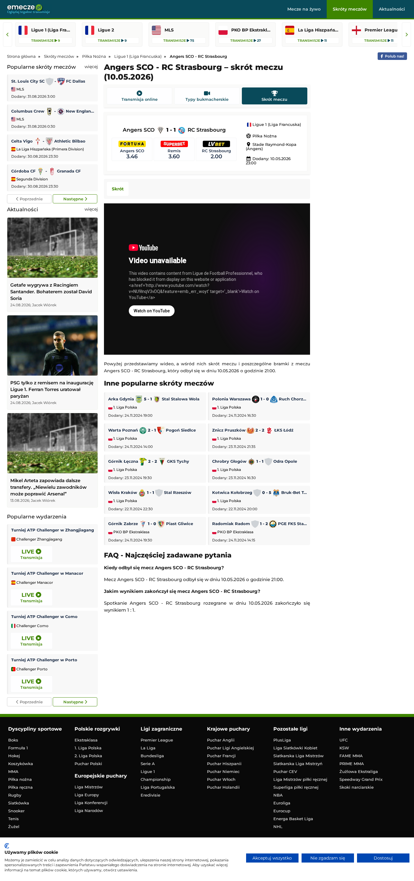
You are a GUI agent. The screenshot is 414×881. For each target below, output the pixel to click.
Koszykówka (20, 763)
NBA (278, 795)
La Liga (148, 747)
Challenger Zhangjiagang (38, 539)
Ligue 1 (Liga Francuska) (276, 125)
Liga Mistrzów (89, 786)
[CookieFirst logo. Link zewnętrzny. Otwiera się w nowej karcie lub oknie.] (7, 846)
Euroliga (281, 802)
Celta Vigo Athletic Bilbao (48, 141)
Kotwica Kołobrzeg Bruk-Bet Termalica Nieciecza (259, 492)
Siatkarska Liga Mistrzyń (297, 763)
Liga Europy (87, 794)
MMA (13, 771)
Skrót (118, 189)
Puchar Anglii (221, 740)
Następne (74, 198)
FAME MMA (351, 755)
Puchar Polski (88, 763)
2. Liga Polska (88, 755)
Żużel (13, 826)
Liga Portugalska (158, 787)
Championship (156, 779)
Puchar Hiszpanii (224, 763)
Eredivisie (150, 795)
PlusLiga (282, 740)
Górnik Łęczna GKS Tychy (148, 461)
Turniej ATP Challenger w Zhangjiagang (52, 530)
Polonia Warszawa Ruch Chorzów (259, 398)
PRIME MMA (351, 763)
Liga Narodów (89, 810)
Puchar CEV (285, 771)
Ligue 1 (148, 771)
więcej (91, 66)
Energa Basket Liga (293, 818)
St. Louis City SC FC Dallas (48, 81)
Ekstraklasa (86, 740)
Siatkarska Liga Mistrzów (298, 755)
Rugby (14, 795)
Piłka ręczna (20, 787)
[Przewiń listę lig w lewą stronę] (7, 34)
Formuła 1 (18, 747)
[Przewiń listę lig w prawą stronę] (406, 34)
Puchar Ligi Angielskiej (230, 747)
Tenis (13, 818)
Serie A (148, 763)
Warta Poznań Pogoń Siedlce (152, 430)
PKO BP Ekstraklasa (130, 532)
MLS (19, 89)
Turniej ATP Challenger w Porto (44, 659)
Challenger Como (31, 626)
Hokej (14, 755)
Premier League (157, 740)
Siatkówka (18, 802)
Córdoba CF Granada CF (46, 171)
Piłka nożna (20, 779)
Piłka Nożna (261, 136)
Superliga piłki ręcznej (296, 787)
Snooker (16, 810)
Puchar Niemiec (223, 771)
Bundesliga (152, 755)
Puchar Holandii (223, 787)
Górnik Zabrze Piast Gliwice (150, 523)
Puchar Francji (221, 755)
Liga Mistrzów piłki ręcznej (300, 779)
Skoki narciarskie (356, 787)
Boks (13, 740)
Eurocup (281, 810)
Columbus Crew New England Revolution (53, 111)
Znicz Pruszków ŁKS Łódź (252, 430)
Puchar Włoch (221, 779)
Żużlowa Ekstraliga (358, 771)
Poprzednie (30, 198)
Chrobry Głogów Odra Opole (254, 461)
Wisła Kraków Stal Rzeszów (149, 492)
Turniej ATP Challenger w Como (44, 616)
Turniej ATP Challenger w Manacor (47, 573)
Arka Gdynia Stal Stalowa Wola (153, 398)
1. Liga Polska (124, 407)
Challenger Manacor (34, 582)
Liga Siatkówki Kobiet (295, 747)
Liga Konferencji (91, 802)
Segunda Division (31, 179)
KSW (344, 747)
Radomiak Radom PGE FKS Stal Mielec (259, 523)
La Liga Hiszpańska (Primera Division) (49, 149)
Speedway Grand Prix (360, 779)
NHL (277, 826)
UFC (343, 740)
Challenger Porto (31, 669)
